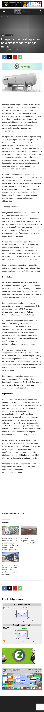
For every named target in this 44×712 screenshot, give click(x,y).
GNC (7, 35)
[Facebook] (4, 57)
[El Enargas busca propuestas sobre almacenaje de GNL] (29, 530)
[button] (3, 12)
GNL (11, 35)
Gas (8, 17)
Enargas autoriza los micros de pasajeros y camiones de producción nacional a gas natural (10, 569)
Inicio (3, 17)
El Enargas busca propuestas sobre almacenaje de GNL (28, 540)
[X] (9, 57)
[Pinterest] (15, 57)
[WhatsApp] (20, 57)
